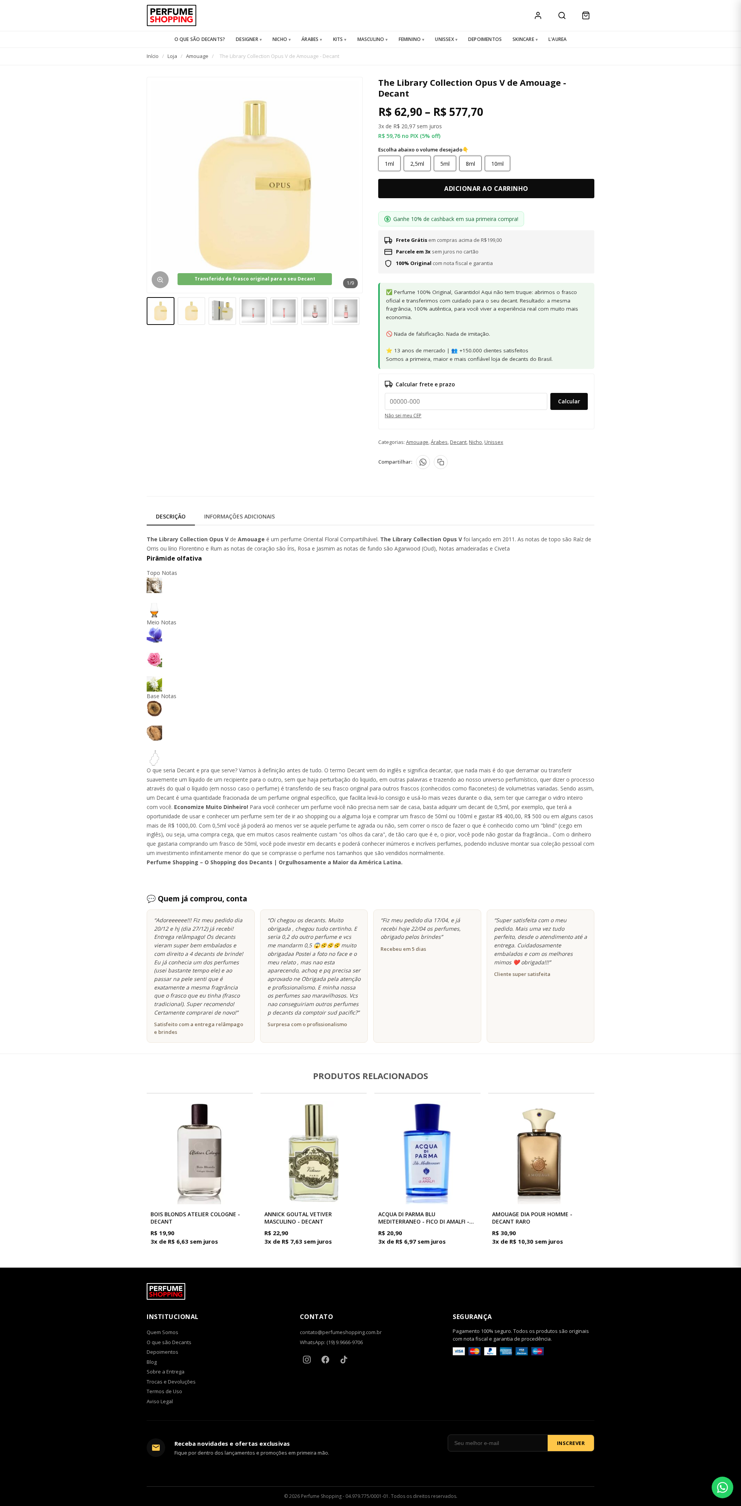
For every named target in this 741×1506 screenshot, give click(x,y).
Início (153, 56)
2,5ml (417, 163)
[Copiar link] (441, 462)
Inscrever (571, 1443)
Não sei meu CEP (403, 415)
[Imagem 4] (253, 311)
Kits (338, 39)
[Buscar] (561, 15)
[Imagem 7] (346, 311)
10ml (497, 163)
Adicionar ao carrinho (486, 188)
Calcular (569, 401)
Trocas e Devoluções (171, 1381)
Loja (172, 56)
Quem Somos (162, 1332)
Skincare (523, 39)
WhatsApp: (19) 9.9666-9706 (331, 1342)
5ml (445, 163)
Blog (152, 1361)
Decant (458, 442)
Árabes (309, 39)
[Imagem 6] (315, 311)
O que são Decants (169, 1342)
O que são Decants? (199, 39)
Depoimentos (485, 39)
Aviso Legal (160, 1401)
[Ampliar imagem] (160, 279)
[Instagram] (307, 1360)
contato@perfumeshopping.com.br (341, 1332)
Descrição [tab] (171, 516)
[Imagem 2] (191, 311)
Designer (247, 39)
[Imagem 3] (222, 311)
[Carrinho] (585, 15)
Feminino (410, 39)
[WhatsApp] (423, 462)
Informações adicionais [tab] (239, 516)
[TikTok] (344, 1360)
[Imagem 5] (284, 311)
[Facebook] (325, 1360)
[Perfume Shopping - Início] (171, 15)
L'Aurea (557, 39)
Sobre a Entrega (165, 1371)
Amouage (197, 56)
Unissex (444, 39)
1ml (389, 163)
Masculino (370, 39)
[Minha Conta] (538, 15)
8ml (470, 163)
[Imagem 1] (160, 311)
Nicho (279, 39)
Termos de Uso (164, 1391)
